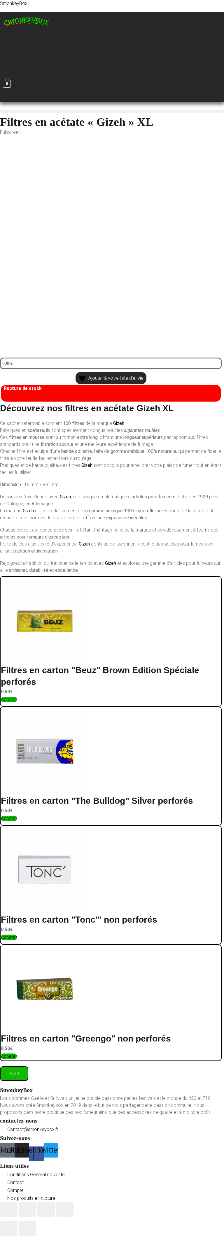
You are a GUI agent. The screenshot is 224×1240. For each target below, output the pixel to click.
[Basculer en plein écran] (27, 1209)
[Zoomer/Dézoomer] (9, 1209)
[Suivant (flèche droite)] (27, 1228)
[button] (52, 36)
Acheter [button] (9, 699)
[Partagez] (46, 1209)
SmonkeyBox (13, 3)
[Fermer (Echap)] (65, 1209)
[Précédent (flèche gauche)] (9, 1228)
